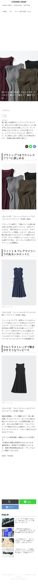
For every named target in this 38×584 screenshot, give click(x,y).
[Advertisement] (19, 32)
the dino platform (21, 579)
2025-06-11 (6, 110)
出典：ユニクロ (33, 100)
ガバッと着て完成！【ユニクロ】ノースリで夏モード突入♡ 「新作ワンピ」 (18, 95)
